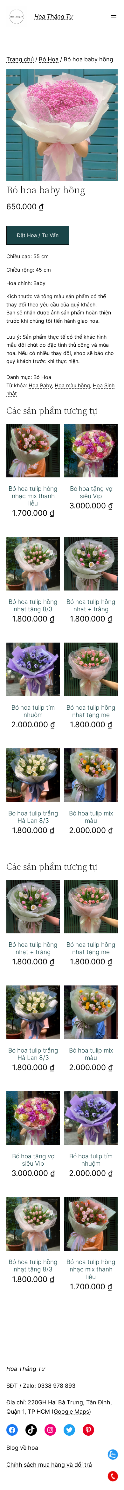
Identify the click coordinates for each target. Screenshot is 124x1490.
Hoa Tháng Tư (53, 16)
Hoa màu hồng (72, 385)
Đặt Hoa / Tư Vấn (38, 235)
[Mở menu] (114, 16)
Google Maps (71, 1411)
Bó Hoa (49, 59)
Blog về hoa (22, 1447)
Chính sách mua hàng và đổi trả (49, 1464)
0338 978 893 (56, 1385)
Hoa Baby (40, 385)
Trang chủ (20, 59)
